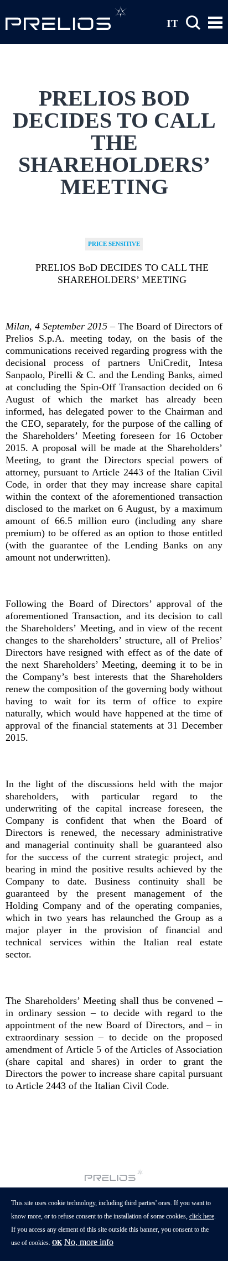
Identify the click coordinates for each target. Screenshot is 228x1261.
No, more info (88, 1242)
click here (201, 1216)
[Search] (193, 23)
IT (172, 23)
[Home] (66, 18)
